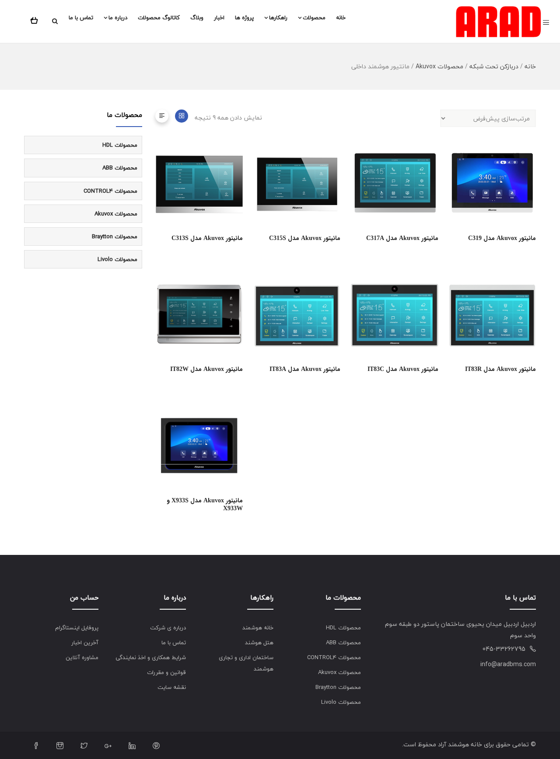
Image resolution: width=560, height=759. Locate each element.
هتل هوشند (259, 642)
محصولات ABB (119, 168)
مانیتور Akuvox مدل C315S (304, 238)
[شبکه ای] (181, 116)
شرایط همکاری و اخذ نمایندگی (151, 657)
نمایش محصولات (239, 178)
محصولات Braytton (114, 236)
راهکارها (278, 17)
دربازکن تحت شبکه (493, 66)
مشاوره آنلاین (82, 657)
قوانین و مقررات (166, 672)
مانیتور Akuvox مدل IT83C (403, 369)
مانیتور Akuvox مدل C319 (502, 238)
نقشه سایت (172, 687)
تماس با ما (81, 17)
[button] (36, 19)
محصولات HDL (119, 145)
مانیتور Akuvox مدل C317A (402, 238)
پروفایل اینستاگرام (76, 627)
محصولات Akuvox (439, 66)
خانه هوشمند (257, 627)
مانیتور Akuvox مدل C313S (207, 238)
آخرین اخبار (84, 642)
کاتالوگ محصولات (159, 17)
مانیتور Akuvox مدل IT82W (206, 369)
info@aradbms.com (508, 664)
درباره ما (117, 17)
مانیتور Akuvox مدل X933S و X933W (205, 504)
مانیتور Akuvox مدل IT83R (500, 369)
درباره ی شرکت (168, 627)
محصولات (314, 17)
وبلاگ (196, 17)
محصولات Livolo (117, 259)
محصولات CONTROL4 (110, 191)
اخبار (219, 17)
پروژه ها (244, 17)
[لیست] (161, 116)
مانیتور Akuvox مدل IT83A (305, 369)
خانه (341, 17)
